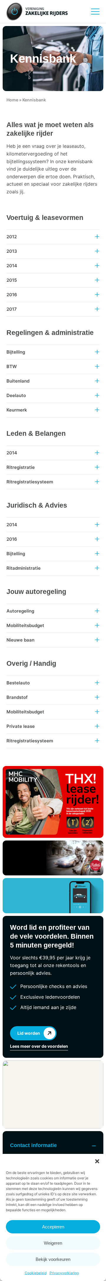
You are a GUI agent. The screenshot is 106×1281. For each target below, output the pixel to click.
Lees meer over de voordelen (39, 1046)
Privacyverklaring (64, 1273)
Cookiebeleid (36, 1273)
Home (12, 99)
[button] (97, 1161)
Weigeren (53, 1243)
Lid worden (28, 1033)
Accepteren (53, 1226)
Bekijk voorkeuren (53, 1259)
